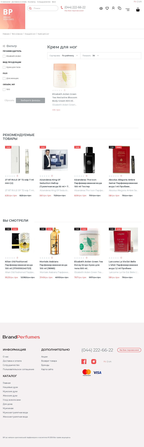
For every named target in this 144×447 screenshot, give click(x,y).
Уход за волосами (12, 400)
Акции (44, 356)
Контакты (32, 2)
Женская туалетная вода (15, 416)
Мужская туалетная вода (15, 412)
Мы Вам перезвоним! (74, 11)
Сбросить (9, 100)
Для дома (7, 404)
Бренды (45, 365)
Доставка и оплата (19, 2)
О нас (6, 356)
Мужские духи (10, 391)
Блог (54, 2)
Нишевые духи (10, 387)
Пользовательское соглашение (18, 369)
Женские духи (10, 395)
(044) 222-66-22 (75, 7)
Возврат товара (49, 361)
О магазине (5, 2)
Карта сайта (47, 369)
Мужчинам (8, 408)
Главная (6, 383)
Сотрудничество (44, 2)
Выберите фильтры (30, 100)
